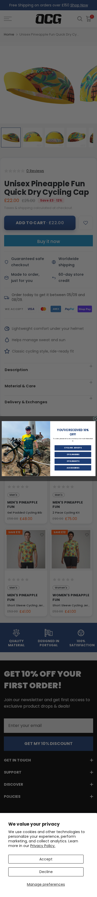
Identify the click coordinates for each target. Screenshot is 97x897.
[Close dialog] (95, 419)
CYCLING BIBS (72, 454)
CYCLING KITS (72, 461)
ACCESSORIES (72, 467)
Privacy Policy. (42, 845)
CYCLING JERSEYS (72, 448)
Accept (46, 859)
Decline (46, 871)
